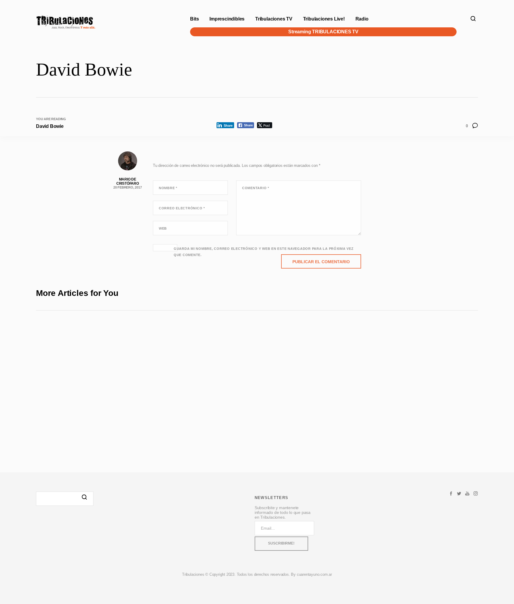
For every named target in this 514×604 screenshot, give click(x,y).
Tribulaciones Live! (324, 18)
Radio (362, 18)
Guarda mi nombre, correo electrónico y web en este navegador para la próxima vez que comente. (264, 252)
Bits (194, 18)
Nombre (168, 188)
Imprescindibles (227, 18)
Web (163, 228)
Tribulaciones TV (273, 18)
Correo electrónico (182, 208)
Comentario (255, 188)
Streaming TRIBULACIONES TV (323, 31)
